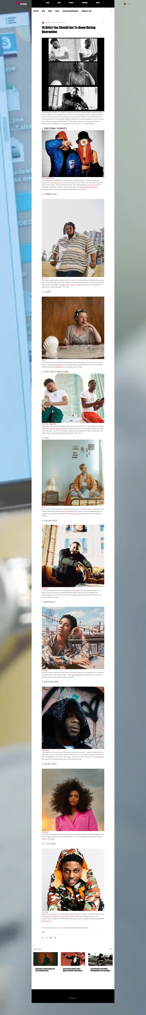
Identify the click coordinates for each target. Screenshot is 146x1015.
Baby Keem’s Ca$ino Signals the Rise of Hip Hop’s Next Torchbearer (45, 970)
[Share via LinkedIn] (51, 937)
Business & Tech (87, 11)
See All (111, 949)
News (43, 11)
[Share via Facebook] (42, 937)
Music (50, 11)
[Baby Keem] (45, 959)
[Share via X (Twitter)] (46, 937)
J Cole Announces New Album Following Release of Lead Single (100, 970)
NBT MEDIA (23, 4)
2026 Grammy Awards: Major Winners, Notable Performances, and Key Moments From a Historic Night (73, 970)
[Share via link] (55, 937)
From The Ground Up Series (70, 11)
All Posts (35, 11)
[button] (110, 11)
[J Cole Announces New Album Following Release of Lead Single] (100, 959)
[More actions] (103, 22)
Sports (57, 11)
